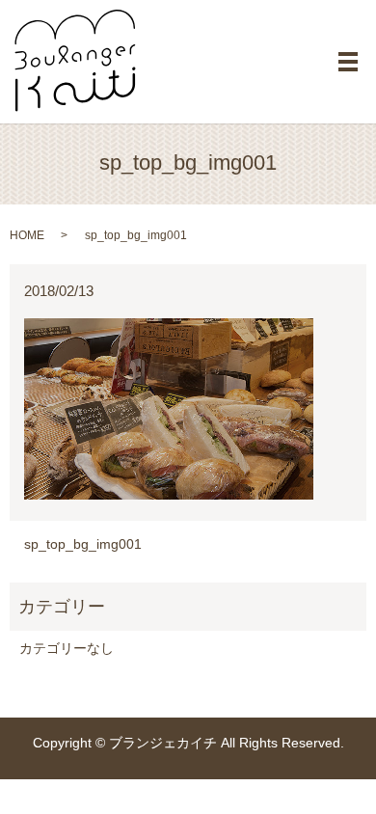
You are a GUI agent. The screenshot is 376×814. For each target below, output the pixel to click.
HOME (27, 235)
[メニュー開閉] (348, 61)
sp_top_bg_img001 (83, 544)
